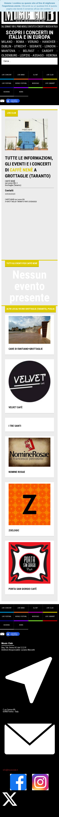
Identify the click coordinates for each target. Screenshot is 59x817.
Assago (38, 55)
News (21, 92)
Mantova (8, 51)
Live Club (50, 75)
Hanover (48, 42)
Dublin (6, 46)
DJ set (35, 75)
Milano (6, 42)
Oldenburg (9, 55)
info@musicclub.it (10, 770)
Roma (20, 42)
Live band (21, 75)
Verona (51, 55)
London (50, 46)
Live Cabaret (50, 83)
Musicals (35, 83)
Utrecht (20, 46)
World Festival (21, 83)
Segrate (36, 46)
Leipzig (25, 55)
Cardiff (47, 51)
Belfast (29, 51)
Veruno (33, 42)
